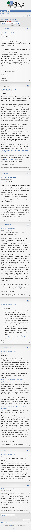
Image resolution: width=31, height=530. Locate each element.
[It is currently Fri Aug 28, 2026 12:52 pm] (27, 16)
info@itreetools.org (10, 159)
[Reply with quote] (28, 29)
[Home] (15, 5)
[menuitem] (29, 16)
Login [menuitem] (30, 11)
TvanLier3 (6, 28)
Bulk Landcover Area (8, 19)
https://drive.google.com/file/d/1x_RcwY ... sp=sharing (17, 337)
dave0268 (6, 173)
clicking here (4, 169)
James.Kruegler (7, 224)
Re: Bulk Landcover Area (8, 89)
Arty (15, 526)
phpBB (11, 525)
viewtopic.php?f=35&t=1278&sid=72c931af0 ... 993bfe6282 (14, 151)
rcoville (6, 85)
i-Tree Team (15, 21)
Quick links (1, 11)
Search (2, 13)
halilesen (18, 526)
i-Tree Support (9, 21)
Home (4, 11)
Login (8, 13)
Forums (9, 11)
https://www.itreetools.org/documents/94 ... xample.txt (13, 380)
